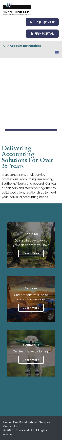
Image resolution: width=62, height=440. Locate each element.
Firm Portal (20, 422)
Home (7, 422)
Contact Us (10, 426)
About (33, 422)
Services (44, 422)
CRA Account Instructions (22, 45)
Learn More (31, 253)
